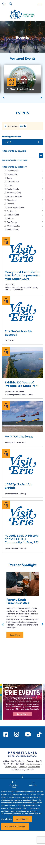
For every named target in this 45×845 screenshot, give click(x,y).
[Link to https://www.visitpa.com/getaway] (22, 756)
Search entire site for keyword (14, 160)
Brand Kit (23, 767)
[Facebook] (6, 734)
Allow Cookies (22, 819)
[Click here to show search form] (10, 3)
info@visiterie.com (34, 764)
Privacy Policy (11, 767)
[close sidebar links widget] (22, 777)
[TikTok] (39, 734)
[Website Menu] (40, 4)
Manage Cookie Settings (15, 826)
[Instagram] (16, 734)
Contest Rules (34, 767)
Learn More (15, 635)
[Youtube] (27, 734)
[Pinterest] (22, 743)
